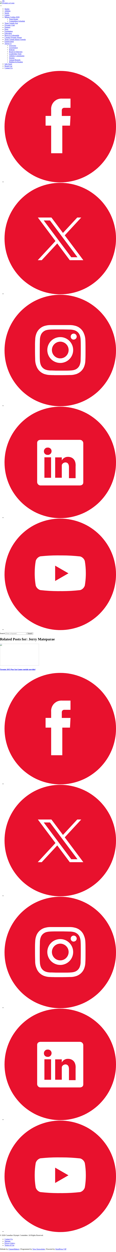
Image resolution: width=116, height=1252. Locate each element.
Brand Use (8, 66)
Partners (7, 27)
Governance (13, 48)
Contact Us (9, 68)
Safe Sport (8, 64)
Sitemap (7, 1241)
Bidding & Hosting (16, 62)
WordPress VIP (60, 1249)
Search (2, 633)
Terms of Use (9, 1245)
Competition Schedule (17, 21)
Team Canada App (11, 23)
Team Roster (13, 19)
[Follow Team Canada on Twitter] (60, 294)
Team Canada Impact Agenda (15, 39)
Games (7, 15)
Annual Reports (14, 60)
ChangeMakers (13, 1249)
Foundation (9, 31)
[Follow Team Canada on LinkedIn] (60, 517)
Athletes (7, 11)
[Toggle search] (1, 5)
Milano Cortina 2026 (12, 17)
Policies (12, 50)
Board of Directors (15, 52)
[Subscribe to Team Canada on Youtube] (60, 629)
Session (11, 58)
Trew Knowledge (38, 1249)
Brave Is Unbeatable (12, 35)
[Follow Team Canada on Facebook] (60, 182)
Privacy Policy (10, 1243)
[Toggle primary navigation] (1, 1)
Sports (7, 13)
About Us (8, 44)
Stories (7, 9)
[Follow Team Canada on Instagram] (60, 406)
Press (6, 29)
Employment (9, 41)
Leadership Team (15, 54)
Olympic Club (10, 25)
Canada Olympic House (13, 37)
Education (8, 33)
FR (3, 1)
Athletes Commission (16, 56)
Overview (12, 46)
